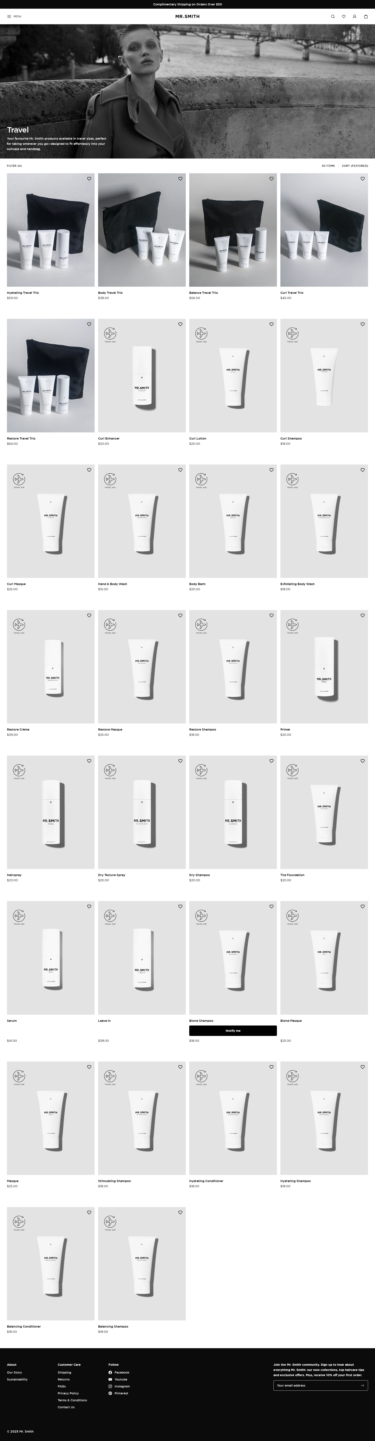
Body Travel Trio (110, 292)
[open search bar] (333, 16)
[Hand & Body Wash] (142, 521)
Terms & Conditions (72, 1400)
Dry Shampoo (199, 875)
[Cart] (366, 16)
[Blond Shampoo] (233, 957)
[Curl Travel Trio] (324, 230)
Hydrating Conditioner (206, 1181)
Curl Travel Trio (291, 292)
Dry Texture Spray (111, 875)
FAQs (62, 1386)
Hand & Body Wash (112, 584)
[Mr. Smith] (187, 16)
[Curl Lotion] (233, 375)
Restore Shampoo (202, 729)
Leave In (104, 1020)
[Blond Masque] (324, 957)
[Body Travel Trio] (142, 230)
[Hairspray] (51, 812)
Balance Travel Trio (203, 292)
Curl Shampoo (291, 438)
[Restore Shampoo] (233, 666)
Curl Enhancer (109, 438)
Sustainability (17, 1379)
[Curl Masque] (51, 521)
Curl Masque (16, 584)
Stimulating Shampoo (114, 1181)
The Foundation (292, 875)
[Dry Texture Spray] (142, 812)
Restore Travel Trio (21, 438)
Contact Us (66, 1407)
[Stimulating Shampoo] (142, 1118)
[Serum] (51, 957)
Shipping (64, 1372)
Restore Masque (110, 729)
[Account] (354, 16)
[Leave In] (142, 957)
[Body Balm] (233, 521)
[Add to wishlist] (89, 178)
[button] (344, 16)
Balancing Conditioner (24, 1326)
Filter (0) (14, 165)
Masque (12, 1181)
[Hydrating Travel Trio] (51, 230)
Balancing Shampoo (113, 1326)
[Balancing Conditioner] (51, 1263)
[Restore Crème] (51, 666)
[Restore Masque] (142, 666)
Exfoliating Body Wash (297, 584)
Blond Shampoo (201, 1020)
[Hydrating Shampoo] (324, 1118)
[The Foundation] (324, 812)
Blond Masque (291, 1020)
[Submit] (362, 1385)
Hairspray (14, 875)
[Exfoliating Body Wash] (324, 521)
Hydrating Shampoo (295, 1181)
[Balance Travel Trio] (233, 230)
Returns (64, 1379)
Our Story (14, 1372)
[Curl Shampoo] (324, 375)
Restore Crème (18, 729)
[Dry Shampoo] (233, 812)
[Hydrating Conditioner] (233, 1118)
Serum (12, 1020)
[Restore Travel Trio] (51, 375)
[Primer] (324, 666)
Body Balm (197, 584)
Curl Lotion (197, 438)
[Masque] (51, 1118)
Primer (285, 729)
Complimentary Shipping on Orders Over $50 (187, 4)
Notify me (233, 1030)
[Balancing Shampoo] (142, 1263)
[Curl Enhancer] (142, 375)
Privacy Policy (68, 1393)
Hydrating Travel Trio (23, 292)
